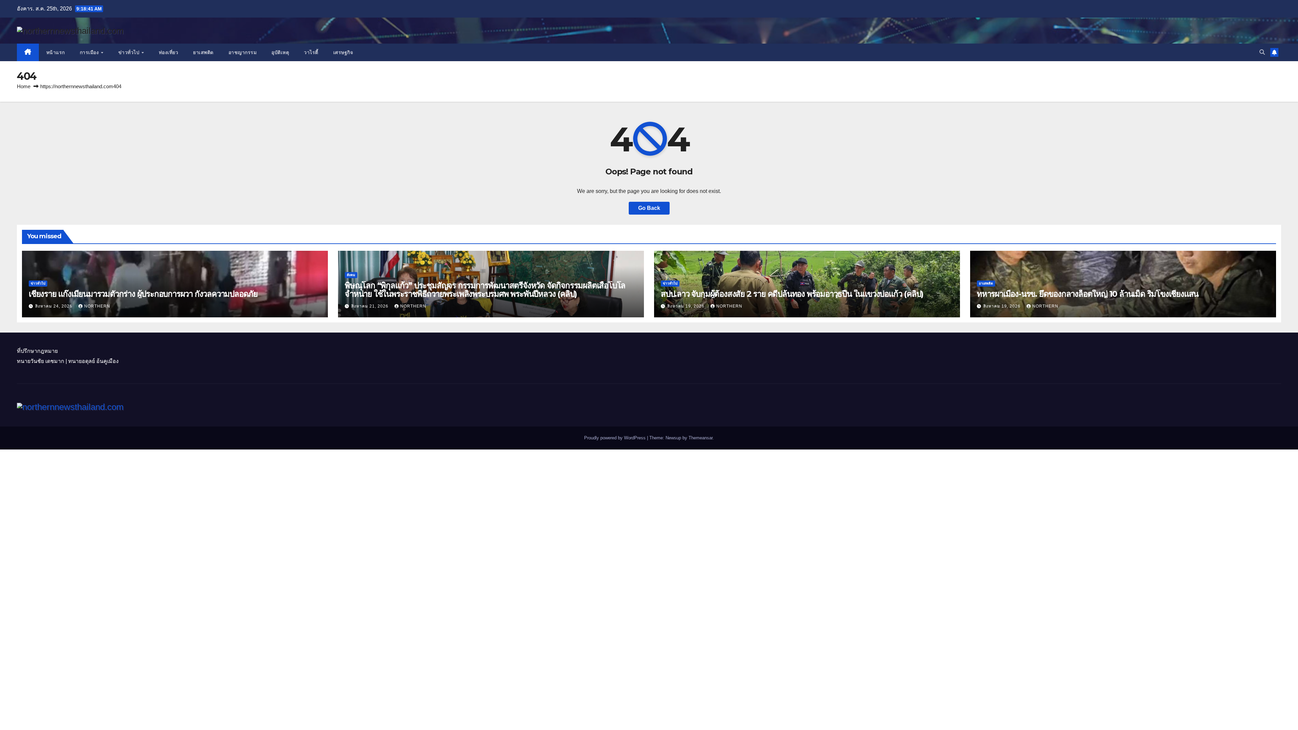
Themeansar (701, 437)
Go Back (649, 208)
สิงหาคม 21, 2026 (370, 306)
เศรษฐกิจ (343, 52)
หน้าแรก (55, 52)
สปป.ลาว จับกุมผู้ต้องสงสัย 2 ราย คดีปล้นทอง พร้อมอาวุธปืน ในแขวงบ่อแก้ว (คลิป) (792, 294)
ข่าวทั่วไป (129, 52)
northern (97, 306)
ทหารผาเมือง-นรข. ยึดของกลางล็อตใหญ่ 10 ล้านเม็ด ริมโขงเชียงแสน (1087, 294)
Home (23, 86)
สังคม (351, 275)
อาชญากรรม (243, 52)
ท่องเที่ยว (168, 52)
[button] (1262, 52)
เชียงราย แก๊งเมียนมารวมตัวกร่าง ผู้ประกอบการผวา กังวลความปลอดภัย (143, 294)
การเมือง (90, 52)
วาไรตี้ (311, 52)
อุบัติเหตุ (280, 52)
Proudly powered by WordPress (615, 437)
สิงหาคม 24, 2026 (54, 306)
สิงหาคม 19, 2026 (686, 306)
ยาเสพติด (203, 52)
